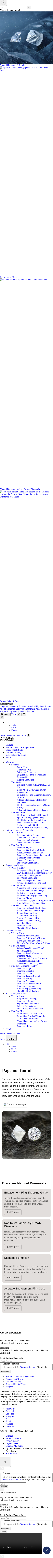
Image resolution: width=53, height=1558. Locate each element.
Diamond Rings (24, 925)
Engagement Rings (14, 750)
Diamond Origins (25, 1001)
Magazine (10, 745)
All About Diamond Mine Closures (32, 810)
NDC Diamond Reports (27, 1018)
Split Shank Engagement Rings (31, 817)
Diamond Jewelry (13, 752)
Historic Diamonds (25, 780)
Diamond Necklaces (26, 981)
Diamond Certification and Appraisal (33, 855)
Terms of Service (27, 1367)
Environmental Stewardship (29, 1013)
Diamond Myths (24, 847)
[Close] (19, 714)
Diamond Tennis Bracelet (28, 976)
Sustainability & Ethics (16, 755)
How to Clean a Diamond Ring (31, 903)
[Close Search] (3, 3)
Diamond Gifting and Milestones (31, 938)
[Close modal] (47, 1553)
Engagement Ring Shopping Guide (32, 870)
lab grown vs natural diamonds (14, 706)
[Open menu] (23, 714)
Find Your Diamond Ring (22, 905)
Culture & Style (24, 770)
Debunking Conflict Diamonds (31, 1016)
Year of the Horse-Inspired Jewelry (32, 827)
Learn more (13, 1212)
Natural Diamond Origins (28, 858)
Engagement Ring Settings (29, 893)
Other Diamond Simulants (28, 842)
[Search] (29, 7)
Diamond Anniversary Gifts (29, 983)
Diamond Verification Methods (31, 850)
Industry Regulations (26, 1006)
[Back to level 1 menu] (28, 735)
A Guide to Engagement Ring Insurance (35, 900)
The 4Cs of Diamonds (27, 878)
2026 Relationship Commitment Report (34, 873)
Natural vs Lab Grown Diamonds (32, 837)
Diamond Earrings (25, 978)
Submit (4, 1487)
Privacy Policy (12, 1441)
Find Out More (18, 845)
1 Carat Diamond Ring (27, 913)
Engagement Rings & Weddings (31, 775)
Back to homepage (16, 1104)
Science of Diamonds (26, 772)
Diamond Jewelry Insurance (29, 953)
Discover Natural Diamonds (29, 835)
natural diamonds (27, 711)
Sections (15, 764)
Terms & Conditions (12, 1479)
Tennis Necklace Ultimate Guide (31, 822)
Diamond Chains (24, 973)
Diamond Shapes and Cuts (29, 880)
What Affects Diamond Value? (30, 853)
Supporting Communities (28, 863)
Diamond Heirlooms (26, 986)
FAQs (8, 757)
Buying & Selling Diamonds (29, 941)
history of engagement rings (28, 709)
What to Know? (18, 832)
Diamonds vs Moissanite (28, 840)
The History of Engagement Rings (32, 895)
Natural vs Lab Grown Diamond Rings (34, 888)
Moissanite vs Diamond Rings (30, 890)
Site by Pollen (12, 1453)
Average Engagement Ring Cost (31, 883)
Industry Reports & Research (30, 1008)
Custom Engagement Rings (29, 918)
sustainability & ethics (38, 706)
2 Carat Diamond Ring (27, 915)
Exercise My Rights (14, 1446)
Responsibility (23, 777)
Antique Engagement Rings (29, 988)
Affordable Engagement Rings (30, 910)
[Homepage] (7, 740)
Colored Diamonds (25, 860)
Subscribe (5, 1372)
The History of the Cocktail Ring (31, 820)
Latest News (22, 767)
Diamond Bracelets (25, 971)
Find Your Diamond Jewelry (24, 966)
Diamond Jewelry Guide (28, 935)
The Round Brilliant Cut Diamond (32, 815)
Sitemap (9, 1436)
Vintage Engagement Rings (29, 920)
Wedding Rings (24, 923)
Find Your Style (18, 812)
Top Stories (16, 782)
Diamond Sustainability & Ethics (31, 908)
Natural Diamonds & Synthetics (20, 747)
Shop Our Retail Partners (28, 928)
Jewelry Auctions (24, 951)
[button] (7, 722)
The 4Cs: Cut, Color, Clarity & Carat (33, 943)
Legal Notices (12, 1443)
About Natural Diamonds (28, 961)
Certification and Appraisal (29, 875)
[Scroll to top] (5, 1462)
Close (3, 1532)
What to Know (18, 868)
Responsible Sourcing (26, 998)
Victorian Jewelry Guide (28, 825)
